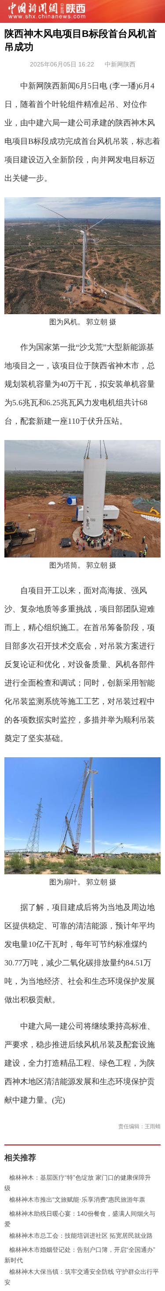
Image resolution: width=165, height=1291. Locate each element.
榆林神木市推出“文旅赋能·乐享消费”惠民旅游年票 (74, 1199)
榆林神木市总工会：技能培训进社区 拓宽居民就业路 (78, 1235)
